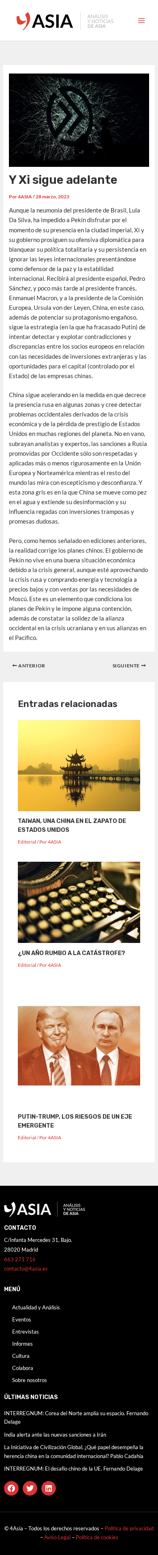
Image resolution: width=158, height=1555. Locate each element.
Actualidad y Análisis (36, 1307)
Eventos (21, 1319)
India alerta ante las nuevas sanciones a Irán (55, 1434)
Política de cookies (97, 1537)
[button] (11, 1488)
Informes (22, 1343)
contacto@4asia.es (26, 1268)
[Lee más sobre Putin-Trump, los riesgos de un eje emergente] (79, 1045)
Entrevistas (25, 1331)
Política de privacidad (129, 1528)
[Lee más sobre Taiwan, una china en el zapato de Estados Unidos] (79, 764)
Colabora (22, 1368)
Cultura (21, 1356)
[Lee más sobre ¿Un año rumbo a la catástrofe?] (79, 901)
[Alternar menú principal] (141, 20)
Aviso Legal (58, 1537)
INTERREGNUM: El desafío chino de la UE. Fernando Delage (73, 1468)
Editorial (27, 842)
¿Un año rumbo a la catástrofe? (71, 953)
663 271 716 (20, 1259)
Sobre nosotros (29, 1380)
